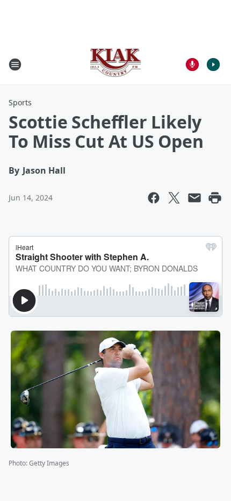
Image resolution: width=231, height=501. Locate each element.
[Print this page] (214, 197)
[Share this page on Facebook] (153, 197)
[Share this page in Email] (194, 197)
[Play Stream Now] (213, 64)
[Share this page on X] (174, 197)
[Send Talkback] (192, 64)
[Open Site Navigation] (15, 64)
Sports (20, 102)
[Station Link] (115, 64)
